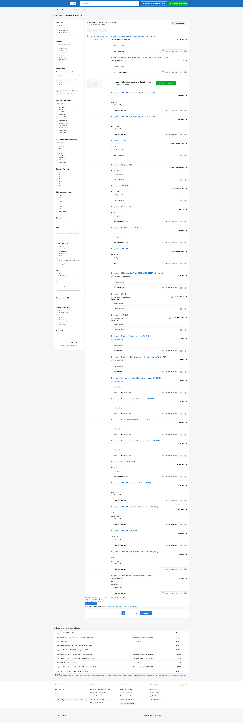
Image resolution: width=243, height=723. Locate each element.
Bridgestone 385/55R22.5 (120, 186)
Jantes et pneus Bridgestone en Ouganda (125, 675)
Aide (56, 692)
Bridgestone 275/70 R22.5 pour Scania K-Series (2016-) (131, 483)
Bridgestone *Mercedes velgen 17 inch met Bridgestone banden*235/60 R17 (138, 357)
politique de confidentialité (114, 606)
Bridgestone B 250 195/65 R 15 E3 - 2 (124, 228)
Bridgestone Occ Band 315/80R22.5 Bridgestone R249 (130, 420)
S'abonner (91, 604)
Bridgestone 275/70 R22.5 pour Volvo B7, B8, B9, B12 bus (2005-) (134, 552)
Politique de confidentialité (98, 692)
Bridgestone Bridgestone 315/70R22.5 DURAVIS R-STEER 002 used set (137, 273)
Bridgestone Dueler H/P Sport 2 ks (123, 462)
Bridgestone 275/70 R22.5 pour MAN (124, 531)
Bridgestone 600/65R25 (119, 315)
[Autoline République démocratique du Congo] (61, 3)
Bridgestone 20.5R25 (118, 141)
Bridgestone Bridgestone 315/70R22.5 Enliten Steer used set (133, 36)
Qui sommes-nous (60, 689)
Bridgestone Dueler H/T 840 (121, 207)
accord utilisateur (133, 606)
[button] (181, 51)
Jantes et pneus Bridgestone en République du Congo (70, 675)
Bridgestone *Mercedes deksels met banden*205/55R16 (131, 336)
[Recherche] (81, 3)
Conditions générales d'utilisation (100, 689)
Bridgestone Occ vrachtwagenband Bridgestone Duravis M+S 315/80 (136, 378)
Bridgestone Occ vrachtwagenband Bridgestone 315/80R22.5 (133, 399)
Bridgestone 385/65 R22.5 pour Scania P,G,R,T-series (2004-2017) (134, 507)
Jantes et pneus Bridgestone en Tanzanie (100, 675)
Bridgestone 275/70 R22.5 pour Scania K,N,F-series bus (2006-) (133, 93)
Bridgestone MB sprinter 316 (121, 165)
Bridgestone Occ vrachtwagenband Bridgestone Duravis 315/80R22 (135, 441)
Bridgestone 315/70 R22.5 (120, 249)
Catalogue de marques (97, 702)
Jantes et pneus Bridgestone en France (174, 675)
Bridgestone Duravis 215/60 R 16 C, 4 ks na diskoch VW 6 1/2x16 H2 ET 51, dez (139, 57)
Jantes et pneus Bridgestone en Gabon (150, 675)
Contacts (57, 696)
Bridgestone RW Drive (119, 294)
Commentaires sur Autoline (98, 699)
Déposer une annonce (166, 83)
